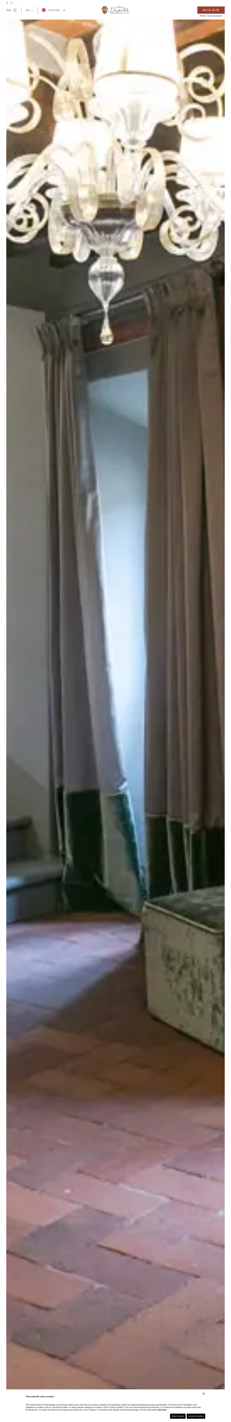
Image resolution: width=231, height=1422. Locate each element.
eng (28, 10)
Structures (54, 10)
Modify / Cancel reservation (211, 16)
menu (8, 10)
